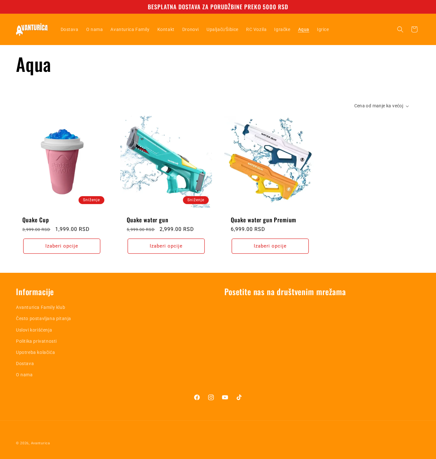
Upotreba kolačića (35, 352)
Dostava (25, 363)
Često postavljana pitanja (43, 318)
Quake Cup (35, 219)
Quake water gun (148, 219)
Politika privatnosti (36, 341)
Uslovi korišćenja (34, 330)
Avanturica (40, 443)
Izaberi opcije (61, 246)
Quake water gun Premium (263, 219)
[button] (400, 29)
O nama (24, 374)
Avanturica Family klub (40, 307)
